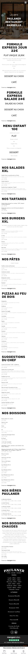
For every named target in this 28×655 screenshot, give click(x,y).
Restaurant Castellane (14, 612)
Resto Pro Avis (14, 616)
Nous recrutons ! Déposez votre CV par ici (14, 648)
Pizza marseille (14, 620)
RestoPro (25, 645)
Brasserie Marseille (14, 600)
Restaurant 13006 (14, 608)
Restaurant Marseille (14, 596)
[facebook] (12, 633)
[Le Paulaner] (14, 637)
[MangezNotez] (16, 633)
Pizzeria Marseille (14, 604)
